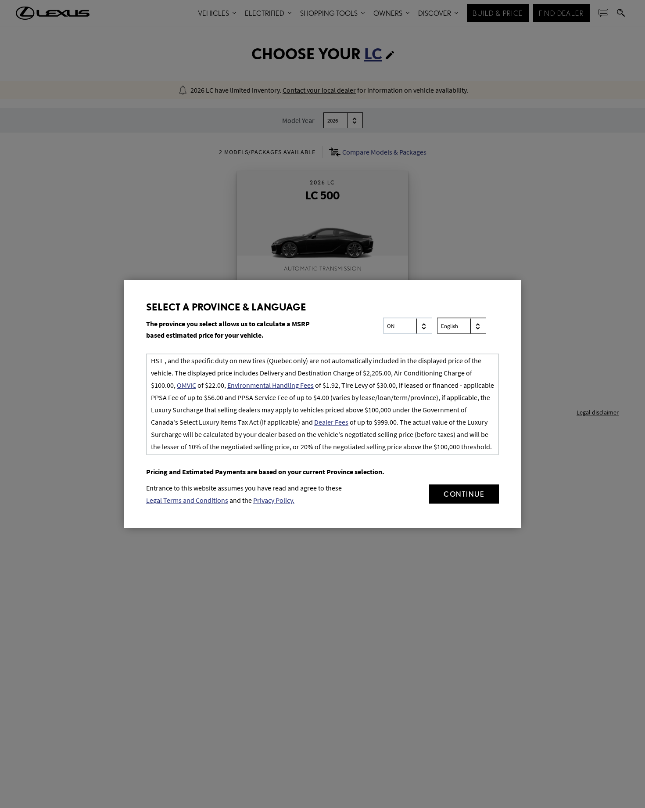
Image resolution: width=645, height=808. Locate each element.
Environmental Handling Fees (270, 385)
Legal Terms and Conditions (187, 500)
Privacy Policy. (273, 500)
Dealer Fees (331, 422)
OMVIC (186, 385)
